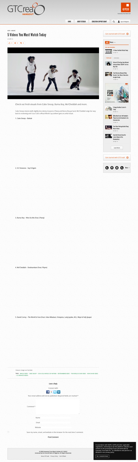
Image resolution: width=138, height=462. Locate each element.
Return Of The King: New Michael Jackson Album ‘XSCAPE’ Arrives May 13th (121, 64)
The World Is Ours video (78, 373)
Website (38, 427)
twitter (107, 167)
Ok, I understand (102, 456)
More (126, 168)
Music (13, 30)
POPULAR (108, 58)
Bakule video (24, 373)
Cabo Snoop (33, 373)
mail (117, 167)
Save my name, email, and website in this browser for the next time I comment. (55, 432)
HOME (69, 21)
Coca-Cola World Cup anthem (47, 373)
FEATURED (116, 58)
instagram (112, 167)
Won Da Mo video (92, 373)
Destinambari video (64, 373)
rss (122, 167)
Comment (31, 406)
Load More (117, 148)
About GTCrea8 (81, 21)
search (113, 21)
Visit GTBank (62, 456)
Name (38, 418)
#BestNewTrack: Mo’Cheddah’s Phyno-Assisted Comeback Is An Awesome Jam (120, 118)
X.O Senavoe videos (22, 375)
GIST (8, 30)
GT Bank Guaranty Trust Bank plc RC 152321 (124, 9)
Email (38, 422)
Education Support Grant (99, 21)
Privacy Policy (54, 456)
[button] (48, 391)
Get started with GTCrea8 (115, 34)
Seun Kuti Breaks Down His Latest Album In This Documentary (119, 137)
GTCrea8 (26, 9)
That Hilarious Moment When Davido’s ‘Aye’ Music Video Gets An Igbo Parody (120, 75)
